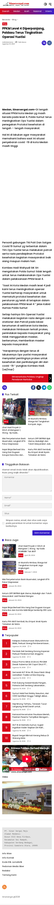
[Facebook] (33, 387)
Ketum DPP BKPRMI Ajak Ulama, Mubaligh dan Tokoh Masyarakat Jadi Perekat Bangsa (39, 441)
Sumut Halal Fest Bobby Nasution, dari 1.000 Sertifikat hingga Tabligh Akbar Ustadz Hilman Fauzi (30, 695)
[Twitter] (38, 387)
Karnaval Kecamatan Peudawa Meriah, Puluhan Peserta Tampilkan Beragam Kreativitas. (31, 716)
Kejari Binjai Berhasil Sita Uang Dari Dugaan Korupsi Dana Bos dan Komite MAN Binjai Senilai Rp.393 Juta (14, 452)
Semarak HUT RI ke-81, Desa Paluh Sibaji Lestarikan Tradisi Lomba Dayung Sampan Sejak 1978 (31, 673)
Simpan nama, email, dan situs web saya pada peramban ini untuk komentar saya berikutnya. (27, 523)
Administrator (7, 42)
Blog (5, 24)
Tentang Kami (9, 875)
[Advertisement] (27, 78)
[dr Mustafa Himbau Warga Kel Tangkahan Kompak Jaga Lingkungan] (40, 407)
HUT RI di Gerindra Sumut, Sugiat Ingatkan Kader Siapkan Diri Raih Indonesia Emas (27, 726)
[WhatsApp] (49, 387)
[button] (45, 4)
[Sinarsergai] (16, 4)
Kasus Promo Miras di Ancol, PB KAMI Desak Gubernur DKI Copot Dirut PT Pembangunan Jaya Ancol (29, 663)
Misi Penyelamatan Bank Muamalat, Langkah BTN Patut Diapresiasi (14, 441)
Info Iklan (7, 853)
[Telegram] (44, 387)
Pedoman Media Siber (13, 866)
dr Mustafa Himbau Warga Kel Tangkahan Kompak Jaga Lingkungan (38, 421)
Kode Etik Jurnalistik (12, 862)
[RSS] (4, 887)
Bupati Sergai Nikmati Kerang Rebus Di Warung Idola (30, 737)
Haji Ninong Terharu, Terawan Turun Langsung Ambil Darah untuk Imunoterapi (29, 705)
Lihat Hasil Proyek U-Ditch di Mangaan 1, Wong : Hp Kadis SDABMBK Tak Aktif (11, 430)
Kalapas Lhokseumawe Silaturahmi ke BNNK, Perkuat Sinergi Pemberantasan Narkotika (30, 642)
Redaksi (6, 870)
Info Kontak (8, 857)
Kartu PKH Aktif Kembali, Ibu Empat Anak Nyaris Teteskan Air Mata (39, 452)
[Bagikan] (49, 43)
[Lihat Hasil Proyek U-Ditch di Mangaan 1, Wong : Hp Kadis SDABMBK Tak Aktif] (14, 411)
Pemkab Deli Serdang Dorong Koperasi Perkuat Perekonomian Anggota (30, 652)
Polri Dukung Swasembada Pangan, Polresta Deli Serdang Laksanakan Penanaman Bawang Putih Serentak (29, 684)
